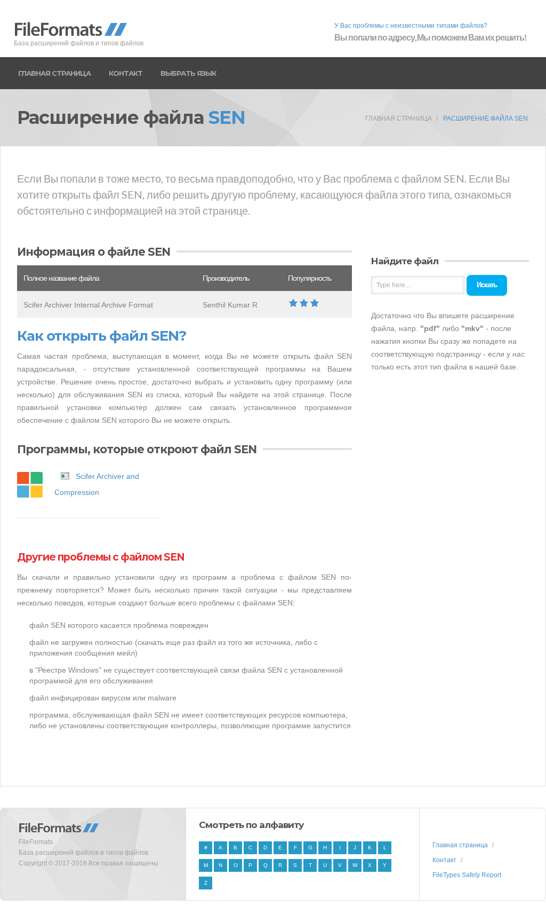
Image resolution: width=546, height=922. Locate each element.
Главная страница (54, 73)
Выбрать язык (188, 73)
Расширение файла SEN (485, 118)
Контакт (125, 73)
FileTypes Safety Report (466, 875)
